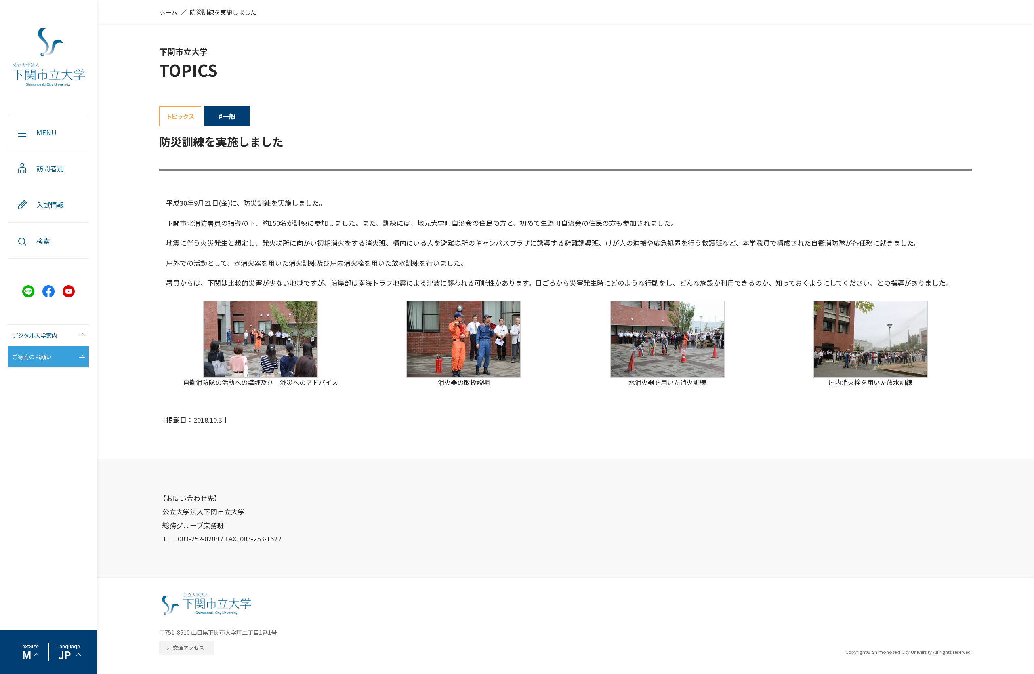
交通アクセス (188, 647)
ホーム (168, 11)
